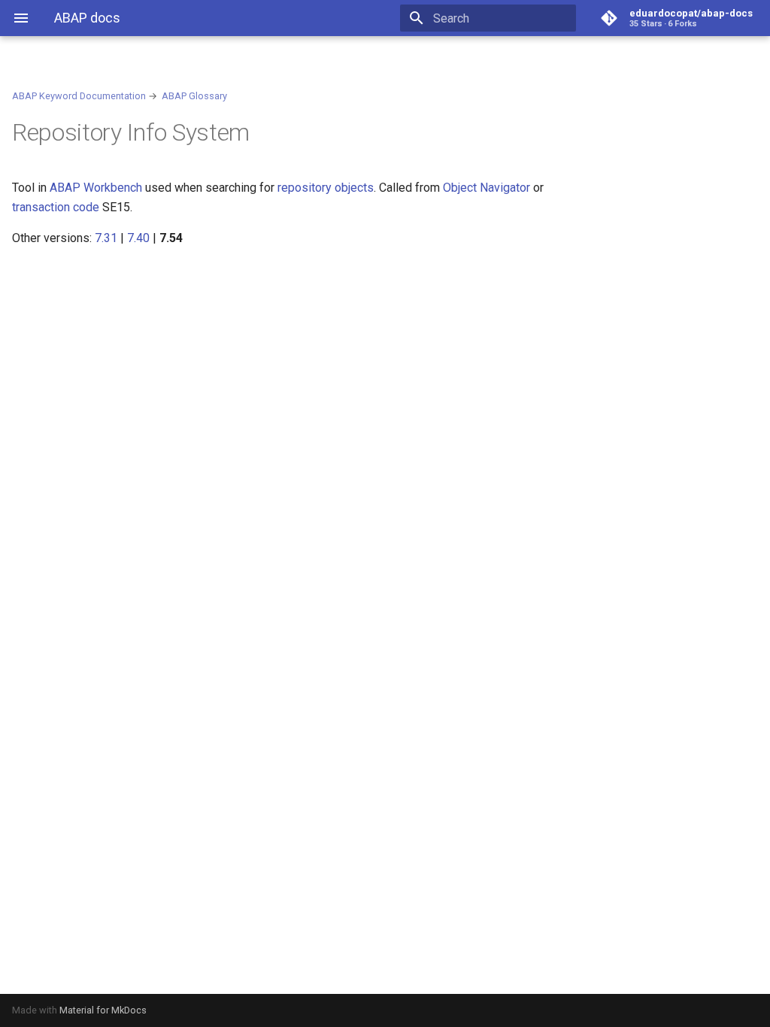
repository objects (325, 187)
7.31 (106, 238)
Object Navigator (486, 187)
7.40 (138, 238)
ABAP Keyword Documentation (79, 95)
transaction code (55, 207)
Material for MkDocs (103, 1010)
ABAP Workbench (96, 187)
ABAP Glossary (194, 95)
